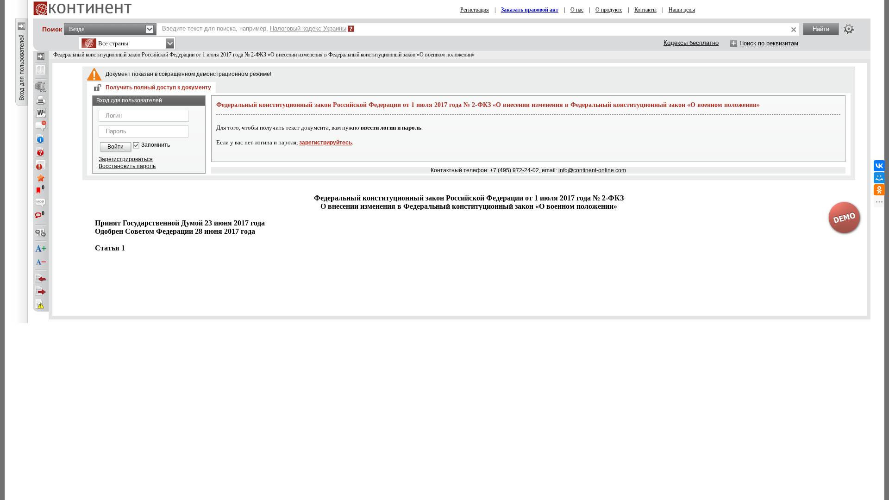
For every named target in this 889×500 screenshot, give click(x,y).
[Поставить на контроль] (40, 164)
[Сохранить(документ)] (40, 87)
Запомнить (155, 145)
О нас (576, 9)
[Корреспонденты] (40, 278)
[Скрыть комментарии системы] (40, 125)
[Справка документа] (40, 151)
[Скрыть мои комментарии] (40, 203)
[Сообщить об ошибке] (40, 304)
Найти (821, 28)
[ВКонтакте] (879, 165)
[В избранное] (40, 177)
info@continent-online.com (592, 170)
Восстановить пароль (127, 166)
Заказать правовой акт (529, 9)
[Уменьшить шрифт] (40, 262)
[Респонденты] (40, 291)
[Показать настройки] (848, 28)
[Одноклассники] (879, 189)
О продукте (608, 9)
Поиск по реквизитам (768, 43)
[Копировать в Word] (40, 113)
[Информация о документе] (40, 138)
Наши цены (682, 9)
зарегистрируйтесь (325, 142)
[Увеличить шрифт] (40, 249)
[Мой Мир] (879, 177)
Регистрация (474, 9)
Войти (115, 147)
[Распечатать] (40, 100)
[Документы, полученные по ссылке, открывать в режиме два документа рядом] (40, 70)
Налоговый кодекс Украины (308, 28)
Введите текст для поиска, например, (254, 28)
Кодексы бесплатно (691, 42)
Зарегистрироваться (126, 159)
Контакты (645, 9)
